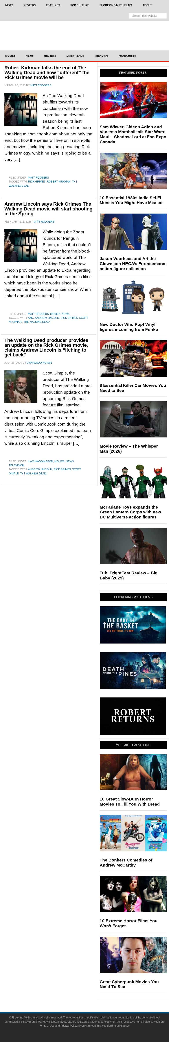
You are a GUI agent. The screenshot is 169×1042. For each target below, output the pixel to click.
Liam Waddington (40, 461)
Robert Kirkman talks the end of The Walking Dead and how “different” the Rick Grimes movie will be (46, 72)
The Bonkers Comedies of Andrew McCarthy (126, 862)
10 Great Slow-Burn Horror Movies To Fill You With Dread (130, 801)
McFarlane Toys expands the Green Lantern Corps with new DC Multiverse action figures (130, 512)
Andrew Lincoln (47, 317)
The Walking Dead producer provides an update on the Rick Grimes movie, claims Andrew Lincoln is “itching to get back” (46, 347)
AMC (31, 317)
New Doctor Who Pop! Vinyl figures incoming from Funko (129, 327)
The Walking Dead (37, 321)
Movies (55, 313)
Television (16, 465)
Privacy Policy (69, 1025)
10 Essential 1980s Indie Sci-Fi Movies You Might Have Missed (131, 200)
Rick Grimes (37, 181)
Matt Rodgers (38, 177)
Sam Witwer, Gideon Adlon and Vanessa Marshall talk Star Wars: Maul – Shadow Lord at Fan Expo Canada (133, 134)
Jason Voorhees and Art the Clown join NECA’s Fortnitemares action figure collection (133, 263)
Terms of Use (47, 1025)
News (66, 313)
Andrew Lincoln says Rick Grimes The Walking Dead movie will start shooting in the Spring (48, 208)
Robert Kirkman (59, 181)
